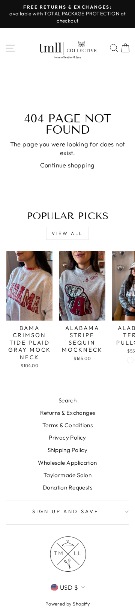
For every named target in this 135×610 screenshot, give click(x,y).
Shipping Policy (67, 449)
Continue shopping (67, 165)
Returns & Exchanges (67, 412)
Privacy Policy (67, 437)
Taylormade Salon (68, 475)
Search (67, 400)
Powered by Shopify (67, 604)
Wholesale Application (67, 462)
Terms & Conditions (67, 425)
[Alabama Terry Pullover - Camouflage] (130, 360)
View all (67, 233)
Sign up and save (65, 511)
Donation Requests (67, 487)
